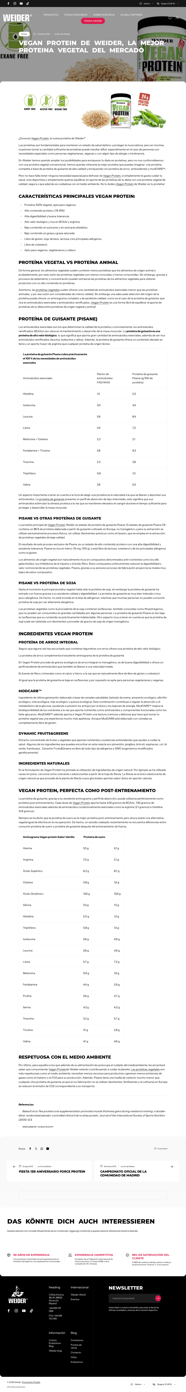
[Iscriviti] (158, 1298)
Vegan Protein (40, 138)
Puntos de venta (76, 1346)
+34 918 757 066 (55, 1309)
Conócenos (77, 1340)
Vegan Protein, (112, 175)
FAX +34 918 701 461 (55, 1317)
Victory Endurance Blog (55, 1343)
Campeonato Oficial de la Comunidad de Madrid (123, 1173)
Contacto (76, 1352)
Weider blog (55, 1350)
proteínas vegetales (48, 290)
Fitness (24, 34)
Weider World (78, 1294)
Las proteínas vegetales (145, 1069)
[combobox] (146, 3)
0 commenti (162, 1148)
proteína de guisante (51, 499)
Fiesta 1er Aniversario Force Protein (52, 1171)
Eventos (75, 1299)
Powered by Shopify (31, 1382)
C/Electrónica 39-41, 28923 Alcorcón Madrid (56, 1299)
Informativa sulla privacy (16, 1387)
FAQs (74, 1357)
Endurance (77, 1361)
